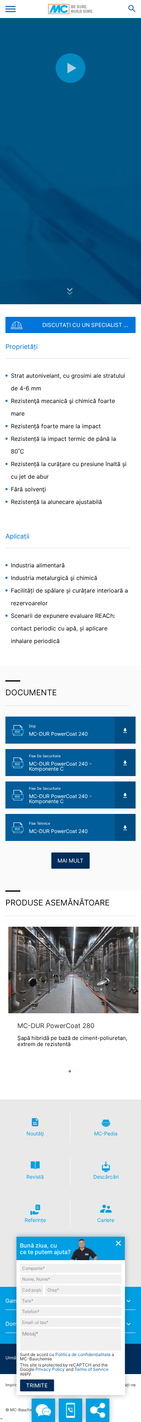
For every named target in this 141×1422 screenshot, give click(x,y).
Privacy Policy (50, 1369)
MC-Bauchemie (70, 9)
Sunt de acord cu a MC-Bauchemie (67, 1356)
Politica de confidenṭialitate (83, 1354)
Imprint (12, 1385)
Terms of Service (91, 1369)
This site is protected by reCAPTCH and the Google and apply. (64, 1369)
